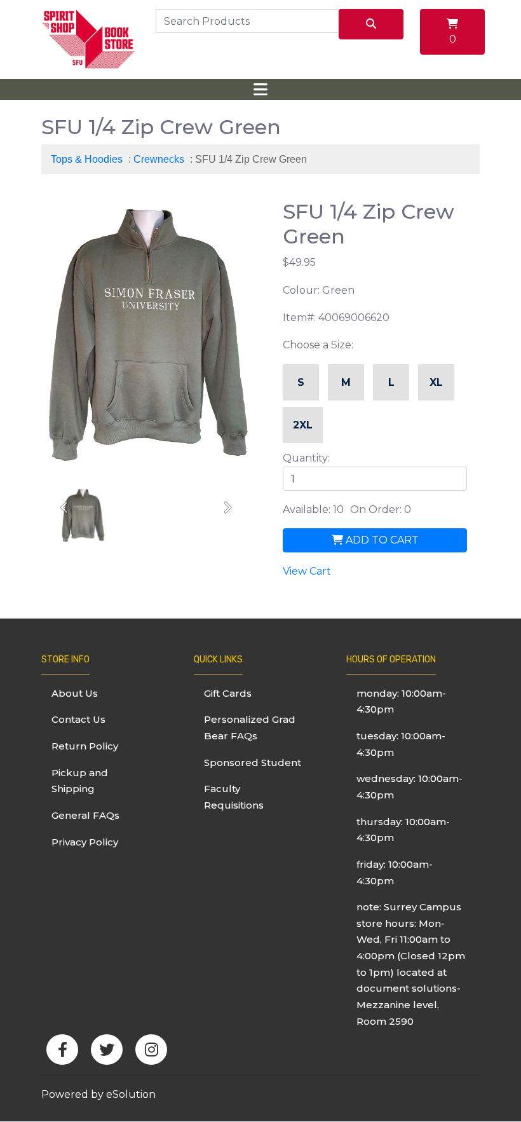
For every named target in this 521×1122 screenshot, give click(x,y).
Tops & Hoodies (87, 159)
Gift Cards (228, 693)
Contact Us (78, 719)
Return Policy (84, 746)
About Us (74, 693)
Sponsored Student (252, 762)
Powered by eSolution (98, 1094)
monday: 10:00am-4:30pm (401, 701)
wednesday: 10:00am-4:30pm (409, 786)
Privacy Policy (84, 842)
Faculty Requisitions (234, 797)
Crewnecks (158, 159)
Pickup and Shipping (79, 781)
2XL (303, 425)
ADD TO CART (381, 540)
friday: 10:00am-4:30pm (394, 872)
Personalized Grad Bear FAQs (249, 727)
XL (436, 382)
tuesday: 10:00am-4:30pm (400, 744)
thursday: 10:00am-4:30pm (403, 830)
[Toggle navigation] (260, 89)
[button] (65, 508)
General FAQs (85, 815)
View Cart (307, 571)
